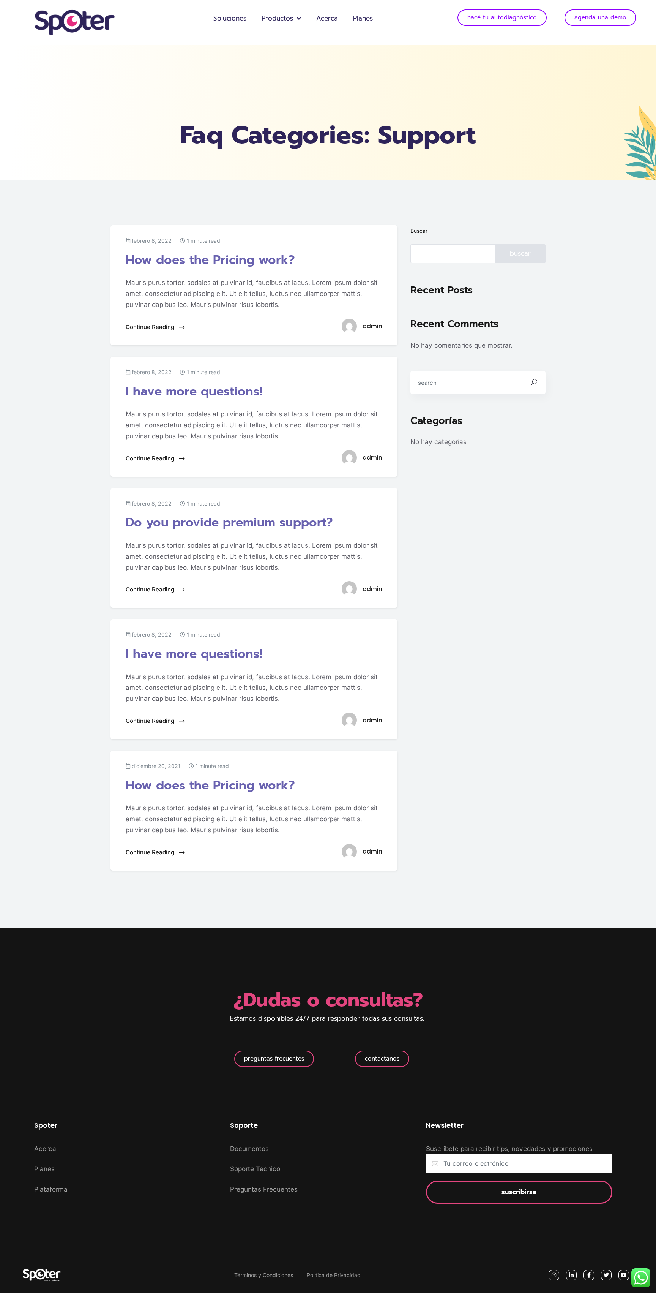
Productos (277, 18)
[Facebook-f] (588, 1275)
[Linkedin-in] (571, 1275)
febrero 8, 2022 (151, 240)
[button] (274, 1059)
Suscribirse (518, 1192)
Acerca (327, 18)
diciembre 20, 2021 (155, 766)
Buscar (418, 231)
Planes (363, 18)
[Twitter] (606, 1275)
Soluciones (229, 18)
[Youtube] (623, 1275)
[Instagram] (554, 1275)
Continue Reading (151, 326)
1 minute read (202, 240)
